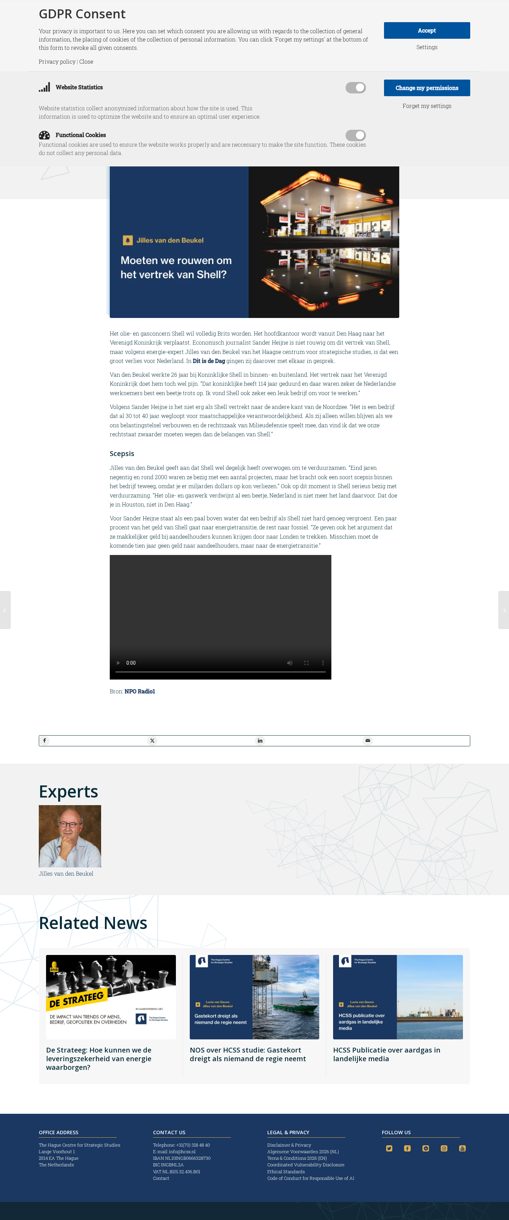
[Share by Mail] (368, 741)
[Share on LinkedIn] (260, 741)
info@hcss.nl (182, 1151)
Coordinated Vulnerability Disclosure (306, 1164)
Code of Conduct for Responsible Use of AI (310, 1178)
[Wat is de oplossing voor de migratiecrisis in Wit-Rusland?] (503, 610)
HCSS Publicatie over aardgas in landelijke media (386, 1054)
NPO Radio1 (140, 691)
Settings (427, 47)
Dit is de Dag (209, 360)
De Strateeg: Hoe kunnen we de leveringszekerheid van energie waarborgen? (98, 1058)
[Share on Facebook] (44, 741)
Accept (427, 30)
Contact (161, 1178)
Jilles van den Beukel (66, 873)
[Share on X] (152, 741)
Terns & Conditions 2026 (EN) (297, 1158)
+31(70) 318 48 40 (193, 1145)
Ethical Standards (286, 1171)
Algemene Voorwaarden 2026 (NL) (303, 1151)
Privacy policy (57, 61)
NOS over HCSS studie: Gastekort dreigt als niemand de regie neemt (248, 1054)
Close (86, 61)
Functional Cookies (80, 134)
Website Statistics (78, 87)
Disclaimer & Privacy (289, 1145)
